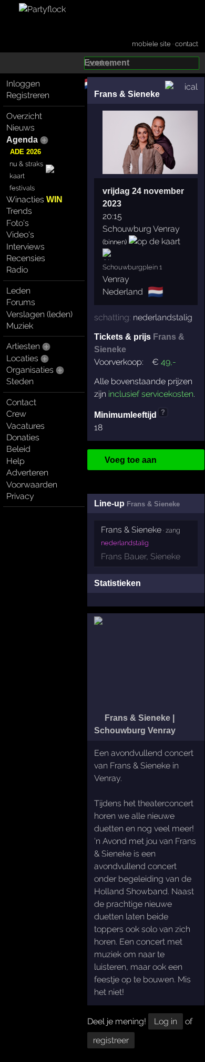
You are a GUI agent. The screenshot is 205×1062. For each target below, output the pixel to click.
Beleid (18, 449)
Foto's (17, 223)
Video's (20, 235)
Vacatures (25, 426)
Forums (20, 302)
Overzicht (24, 116)
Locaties (22, 358)
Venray (115, 279)
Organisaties (30, 370)
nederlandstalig (162, 317)
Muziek (19, 326)
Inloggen (23, 84)
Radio (17, 270)
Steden (20, 381)
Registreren (27, 95)
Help (15, 461)
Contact (21, 402)
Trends (19, 211)
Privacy (20, 496)
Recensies (25, 258)
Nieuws (20, 128)
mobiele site (151, 44)
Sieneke (165, 556)
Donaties (22, 437)
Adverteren (27, 473)
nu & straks (26, 164)
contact (186, 44)
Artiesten (23, 346)
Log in (165, 1021)
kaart (17, 176)
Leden (18, 291)
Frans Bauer (123, 556)
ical (191, 87)
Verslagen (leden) (39, 314)
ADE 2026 (25, 152)
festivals (22, 188)
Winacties (34, 199)
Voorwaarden (31, 485)
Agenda (22, 139)
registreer (111, 1040)
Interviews (25, 247)
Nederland (122, 292)
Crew (16, 414)
